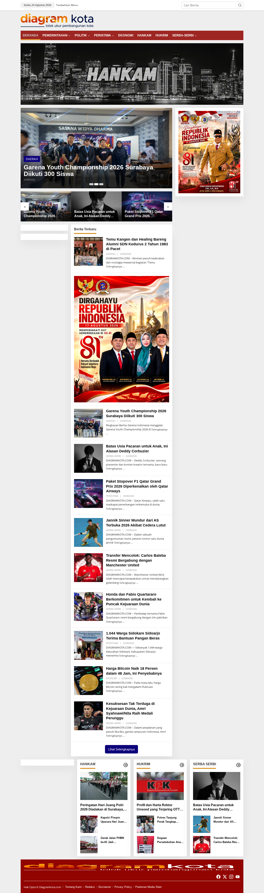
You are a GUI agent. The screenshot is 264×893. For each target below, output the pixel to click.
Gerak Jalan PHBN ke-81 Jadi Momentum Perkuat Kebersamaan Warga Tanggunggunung (114, 840)
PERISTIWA (112, 496)
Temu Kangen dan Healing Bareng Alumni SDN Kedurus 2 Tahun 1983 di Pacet (137, 244)
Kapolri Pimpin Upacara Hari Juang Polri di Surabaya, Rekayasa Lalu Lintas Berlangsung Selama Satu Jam (113, 820)
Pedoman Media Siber (148, 886)
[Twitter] (224, 876)
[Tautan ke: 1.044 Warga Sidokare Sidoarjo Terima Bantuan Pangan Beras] (88, 645)
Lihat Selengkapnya (121, 749)
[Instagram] (231, 876)
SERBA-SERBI (35, 159)
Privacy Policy (123, 886)
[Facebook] (218, 876)
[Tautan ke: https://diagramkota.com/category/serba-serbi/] (238, 765)
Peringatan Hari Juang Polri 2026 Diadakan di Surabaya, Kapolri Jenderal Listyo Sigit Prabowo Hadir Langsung (102, 807)
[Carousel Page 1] (91, 184)
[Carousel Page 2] (96, 184)
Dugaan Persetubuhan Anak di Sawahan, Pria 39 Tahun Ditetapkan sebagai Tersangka (170, 840)
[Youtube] (237, 876)
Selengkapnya (114, 266)
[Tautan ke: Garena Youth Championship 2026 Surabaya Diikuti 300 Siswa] (88, 423)
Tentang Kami (73, 886)
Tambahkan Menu (67, 5)
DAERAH (110, 254)
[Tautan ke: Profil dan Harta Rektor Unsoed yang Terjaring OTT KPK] (160, 786)
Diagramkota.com (50, 887)
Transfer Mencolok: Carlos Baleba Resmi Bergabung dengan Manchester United (136, 560)
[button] (239, 5)
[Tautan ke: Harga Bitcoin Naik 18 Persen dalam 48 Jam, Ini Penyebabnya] (88, 680)
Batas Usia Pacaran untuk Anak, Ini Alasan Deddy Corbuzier (86, 170)
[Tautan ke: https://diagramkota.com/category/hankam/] (125, 765)
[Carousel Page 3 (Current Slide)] (101, 184)
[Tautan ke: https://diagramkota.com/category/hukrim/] (181, 765)
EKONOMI (111, 678)
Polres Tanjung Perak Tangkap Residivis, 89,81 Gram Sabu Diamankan (167, 820)
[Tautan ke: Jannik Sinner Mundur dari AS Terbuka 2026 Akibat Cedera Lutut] (147, 206)
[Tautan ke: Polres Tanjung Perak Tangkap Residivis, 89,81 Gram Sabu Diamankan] (145, 824)
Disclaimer (104, 886)
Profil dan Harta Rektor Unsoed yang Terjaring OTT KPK (158, 807)
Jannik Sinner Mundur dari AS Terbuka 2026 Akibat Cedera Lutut (145, 214)
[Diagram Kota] (57, 20)
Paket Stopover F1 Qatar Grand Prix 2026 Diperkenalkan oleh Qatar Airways (94, 214)
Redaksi (90, 886)
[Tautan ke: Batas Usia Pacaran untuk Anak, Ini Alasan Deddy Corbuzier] (96, 148)
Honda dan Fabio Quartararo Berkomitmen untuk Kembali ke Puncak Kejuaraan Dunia (133, 599)
